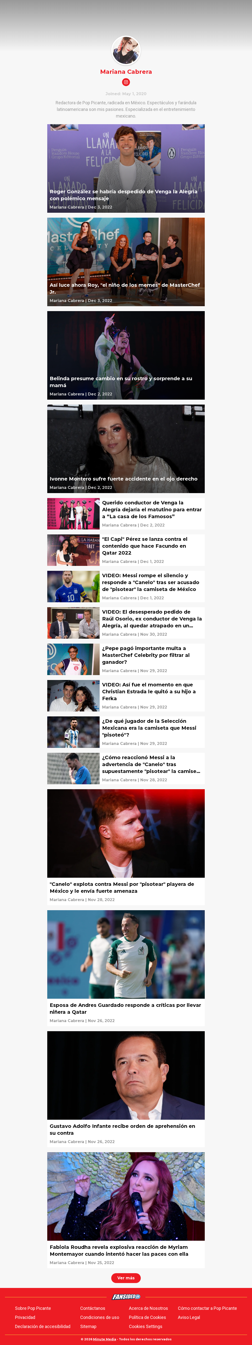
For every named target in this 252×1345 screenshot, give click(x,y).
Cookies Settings (145, 1326)
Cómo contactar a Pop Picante (207, 1308)
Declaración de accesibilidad (42, 1326)
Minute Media (104, 1339)
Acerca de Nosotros (148, 1308)
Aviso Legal (189, 1317)
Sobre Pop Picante (33, 1308)
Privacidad (25, 1317)
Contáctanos (92, 1308)
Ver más (126, 1278)
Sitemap (88, 1326)
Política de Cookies (147, 1317)
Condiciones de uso (99, 1317)
